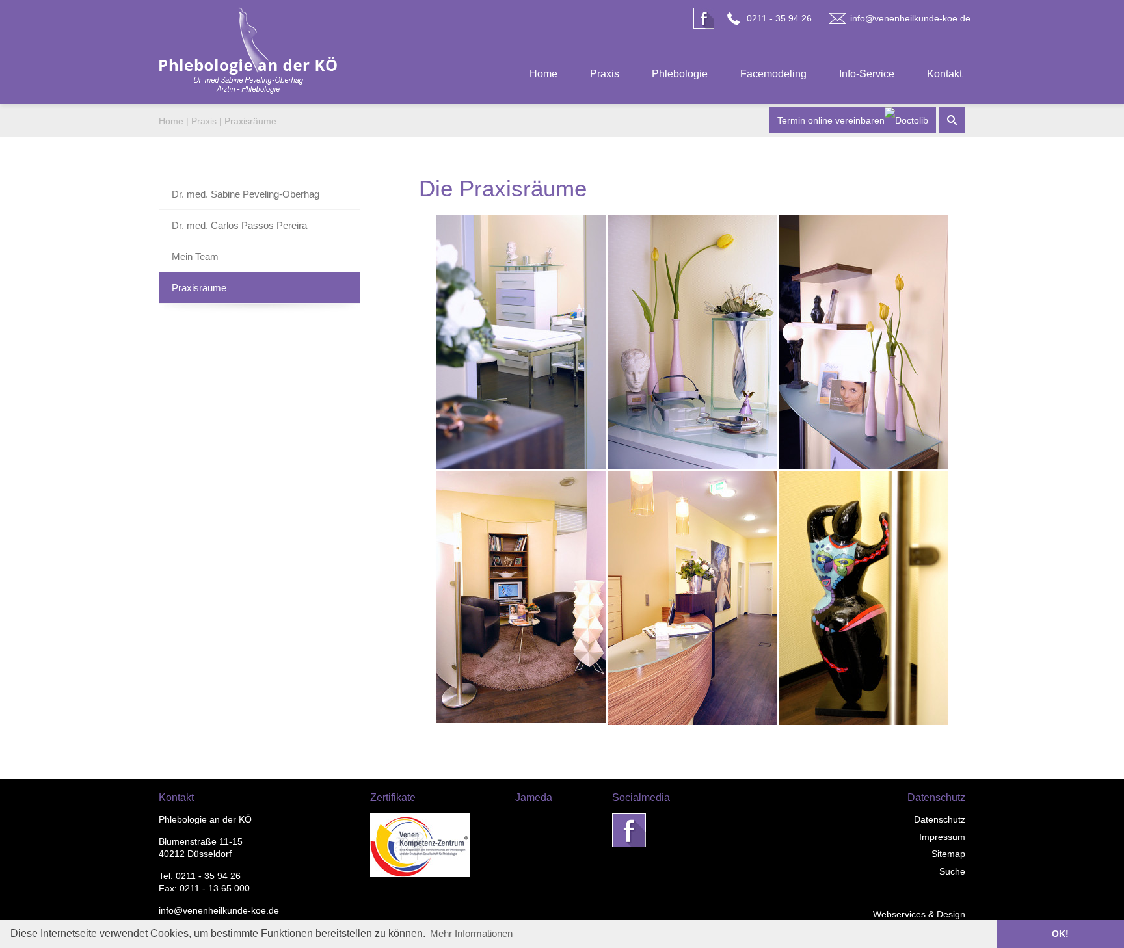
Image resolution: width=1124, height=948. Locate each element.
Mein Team (195, 256)
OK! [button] (1060, 933)
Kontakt (944, 73)
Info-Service (866, 73)
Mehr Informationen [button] (471, 933)
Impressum (942, 837)
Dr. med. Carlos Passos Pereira (239, 225)
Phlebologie (680, 73)
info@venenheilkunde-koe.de (910, 18)
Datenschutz (939, 819)
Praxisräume (250, 121)
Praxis (604, 73)
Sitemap (948, 854)
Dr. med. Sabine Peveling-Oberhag (245, 194)
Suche (952, 871)
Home (543, 73)
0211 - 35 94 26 (779, 18)
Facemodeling (773, 73)
